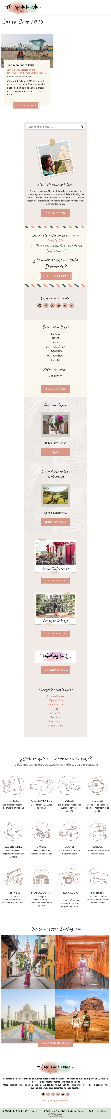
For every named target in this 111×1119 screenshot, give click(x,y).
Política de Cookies (76, 1111)
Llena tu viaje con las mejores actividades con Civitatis (13, 854)
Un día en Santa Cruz (20, 65)
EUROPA (55, 360)
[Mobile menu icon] (107, 7)
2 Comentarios (25, 76)
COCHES (69, 846)
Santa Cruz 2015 (38, 73)
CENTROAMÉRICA (55, 347)
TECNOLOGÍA (69, 892)
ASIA (55, 342)
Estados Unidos (28, 70)
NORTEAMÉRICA (55, 355)
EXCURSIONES (13, 846)
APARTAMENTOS (41, 800)
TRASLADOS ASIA (41, 892)
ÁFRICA (55, 338)
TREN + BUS (13, 892)
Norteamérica (12, 73)
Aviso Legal (37, 1111)
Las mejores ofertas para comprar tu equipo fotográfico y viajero (70, 903)
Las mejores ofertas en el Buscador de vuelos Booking (69, 808)
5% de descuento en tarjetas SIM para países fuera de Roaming (97, 899)
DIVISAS (41, 846)
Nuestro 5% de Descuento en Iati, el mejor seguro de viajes (98, 808)
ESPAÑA (55, 334)
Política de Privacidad (55, 1111)
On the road (24, 73)
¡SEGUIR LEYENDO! (26, 105)
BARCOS (97, 846)
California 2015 (13, 70)
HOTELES (13, 800)
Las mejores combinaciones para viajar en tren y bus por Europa (13, 899)
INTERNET (97, 892)
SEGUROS (97, 800)
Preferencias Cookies (98, 1111)
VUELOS (69, 800)
